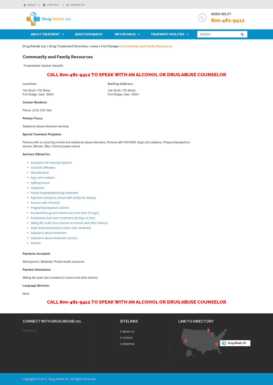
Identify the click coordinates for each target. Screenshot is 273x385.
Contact (53, 5)
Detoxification (40, 172)
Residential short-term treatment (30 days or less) (63, 218)
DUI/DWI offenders (43, 167)
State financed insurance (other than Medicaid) (61, 228)
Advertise (77, 5)
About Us (128, 331)
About (31, 5)
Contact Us (30, 330)
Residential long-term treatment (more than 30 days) (65, 213)
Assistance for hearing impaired (51, 162)
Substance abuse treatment (48, 233)
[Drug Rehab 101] (49, 19)
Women (36, 243)
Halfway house (40, 183)
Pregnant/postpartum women (50, 208)
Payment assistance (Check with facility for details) (63, 198)
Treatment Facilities (167, 34)
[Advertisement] (224, 141)
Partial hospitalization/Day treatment (54, 193)
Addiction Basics (88, 34)
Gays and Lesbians (43, 177)
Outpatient (37, 188)
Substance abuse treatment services (54, 238)
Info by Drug (125, 34)
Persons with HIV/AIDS (45, 203)
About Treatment (45, 34)
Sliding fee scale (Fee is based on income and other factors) (69, 223)
